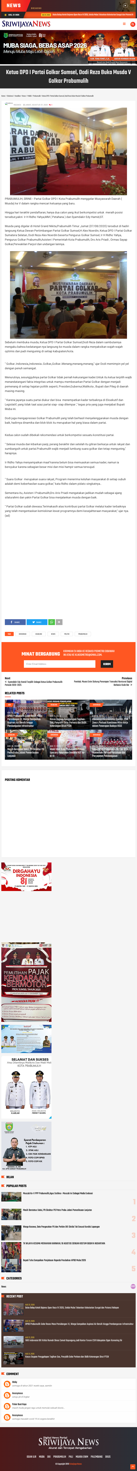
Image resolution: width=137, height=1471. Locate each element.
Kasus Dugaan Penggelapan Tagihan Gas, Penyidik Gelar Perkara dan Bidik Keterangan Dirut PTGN (68, 723)
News (53, 634)
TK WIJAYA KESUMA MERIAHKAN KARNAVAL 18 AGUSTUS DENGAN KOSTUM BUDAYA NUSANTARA (64, 1243)
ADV (9, 705)
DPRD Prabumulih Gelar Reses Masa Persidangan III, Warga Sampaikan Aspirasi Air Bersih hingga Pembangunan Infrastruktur (24, 721)
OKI (49, 1457)
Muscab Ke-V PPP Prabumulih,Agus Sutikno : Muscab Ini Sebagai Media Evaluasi (58, 1193)
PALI (71, 1457)
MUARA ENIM (82, 1457)
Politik (66, 634)
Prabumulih (82, 634)
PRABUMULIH (59, 1457)
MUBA (42, 1457)
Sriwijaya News (75, 1464)
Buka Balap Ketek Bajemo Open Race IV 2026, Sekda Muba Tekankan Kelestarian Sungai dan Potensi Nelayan (84, 15)
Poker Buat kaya (19, 1404)
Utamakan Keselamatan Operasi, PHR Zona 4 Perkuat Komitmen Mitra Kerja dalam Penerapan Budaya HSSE (110, 723)
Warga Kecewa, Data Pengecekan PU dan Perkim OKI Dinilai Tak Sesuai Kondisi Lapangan (61, 1227)
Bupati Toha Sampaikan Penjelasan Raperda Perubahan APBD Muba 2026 (54, 1260)
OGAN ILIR (31, 1457)
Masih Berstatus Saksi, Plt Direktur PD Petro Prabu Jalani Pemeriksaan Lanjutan (25, 753)
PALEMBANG (97, 1457)
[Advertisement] (68, 545)
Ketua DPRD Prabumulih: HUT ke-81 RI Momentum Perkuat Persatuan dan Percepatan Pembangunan (110, 753)
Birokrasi (22, 634)
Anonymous (17, 1393)
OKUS (107, 1457)
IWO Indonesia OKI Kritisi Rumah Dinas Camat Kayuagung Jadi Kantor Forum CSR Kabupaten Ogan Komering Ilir (73, 1340)
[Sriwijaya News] (68, 1450)
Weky (14, 1382)
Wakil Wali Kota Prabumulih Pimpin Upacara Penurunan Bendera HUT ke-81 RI (67, 753)
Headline (38, 634)
